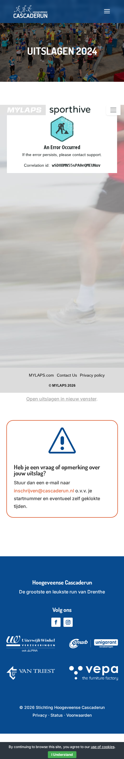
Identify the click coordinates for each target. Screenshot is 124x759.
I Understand (62, 754)
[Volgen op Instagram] (68, 622)
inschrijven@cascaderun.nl (44, 491)
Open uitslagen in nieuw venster (61, 399)
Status (56, 715)
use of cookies (102, 747)
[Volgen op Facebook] (56, 622)
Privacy (40, 715)
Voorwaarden (79, 715)
